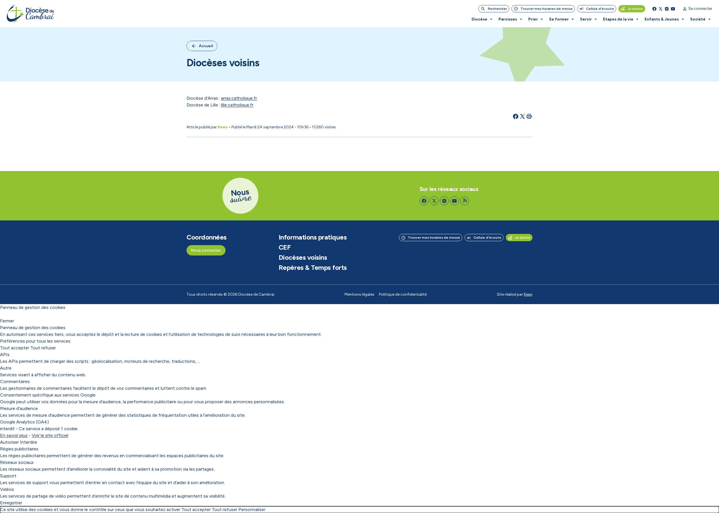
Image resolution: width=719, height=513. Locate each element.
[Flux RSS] (464, 200)
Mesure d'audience (19, 408)
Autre (6, 368)
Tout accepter (14, 347)
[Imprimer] (529, 116)
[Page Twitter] (660, 8)
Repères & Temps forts (313, 267)
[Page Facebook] (654, 8)
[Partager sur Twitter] (522, 116)
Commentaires (15, 381)
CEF (285, 247)
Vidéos (7, 489)
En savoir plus (14, 435)
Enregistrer (11, 502)
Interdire (28, 442)
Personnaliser (251, 509)
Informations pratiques (313, 237)
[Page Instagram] (666, 8)
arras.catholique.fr (239, 98)
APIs (5, 354)
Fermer (7, 320)
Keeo (528, 294)
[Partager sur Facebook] (515, 116)
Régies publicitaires (19, 449)
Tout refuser (43, 347)
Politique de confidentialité (403, 294)
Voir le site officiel (50, 435)
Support (8, 475)
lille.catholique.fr (237, 105)
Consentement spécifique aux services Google (47, 395)
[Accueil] (30, 13)
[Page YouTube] (672, 8)
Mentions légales (359, 294)
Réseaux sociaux (17, 462)
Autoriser (9, 442)
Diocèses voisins (303, 257)
